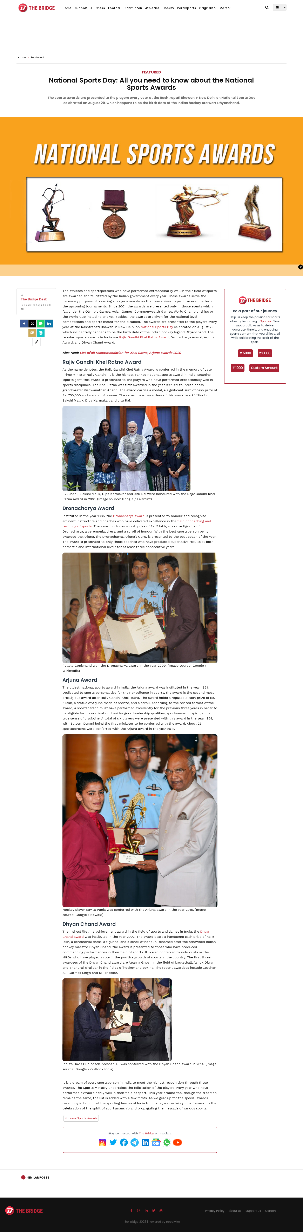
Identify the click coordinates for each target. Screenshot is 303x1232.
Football (114, 8)
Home (67, 8)
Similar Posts (38, 1177)
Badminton (133, 8)
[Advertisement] (151, 39)
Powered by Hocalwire (164, 1222)
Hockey (168, 8)
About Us (235, 1211)
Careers (270, 1211)
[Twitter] (32, 323)
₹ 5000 (245, 353)
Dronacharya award (128, 516)
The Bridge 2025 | (136, 1222)
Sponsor (266, 321)
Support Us (83, 8)
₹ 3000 (264, 353)
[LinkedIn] (49, 323)
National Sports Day (157, 327)
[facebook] (24, 323)
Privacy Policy (214, 1211)
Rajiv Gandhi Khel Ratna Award (144, 337)
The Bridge (146, 1133)
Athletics (152, 8)
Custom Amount (264, 367)
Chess (100, 8)
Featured (151, 72)
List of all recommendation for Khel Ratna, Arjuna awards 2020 (130, 353)
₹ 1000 (238, 367)
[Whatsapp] (40, 323)
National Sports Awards (81, 1118)
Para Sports (186, 8)
